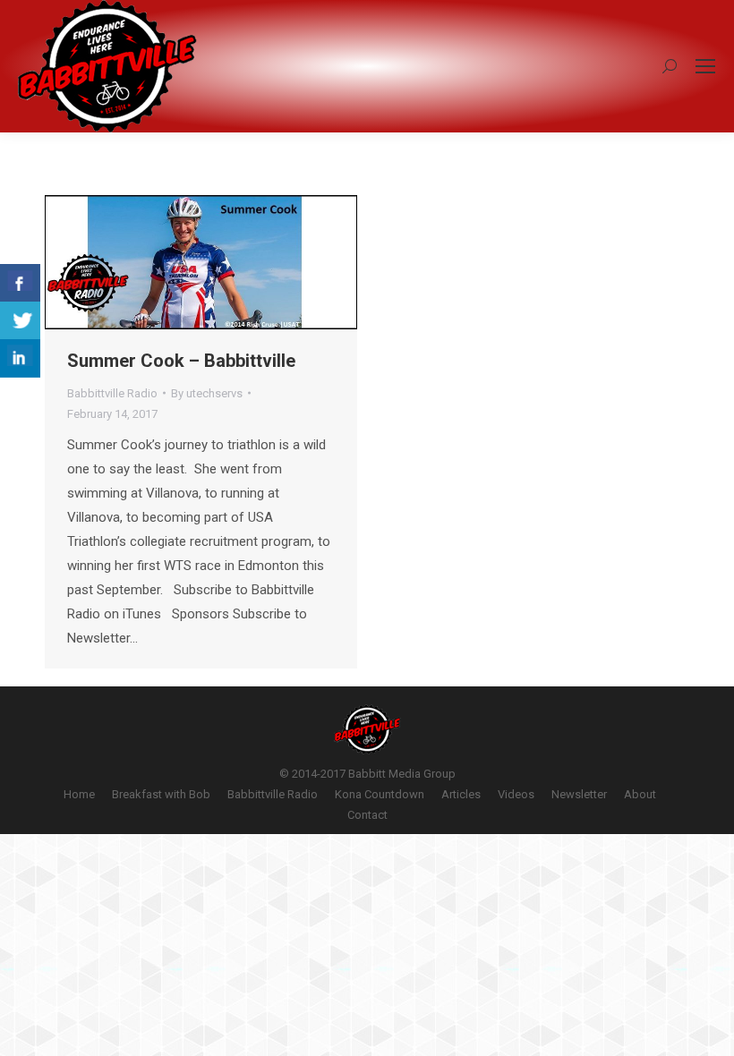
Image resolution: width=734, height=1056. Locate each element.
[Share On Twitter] (20, 321)
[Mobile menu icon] (705, 66)
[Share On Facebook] (20, 283)
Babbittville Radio (112, 393)
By (207, 393)
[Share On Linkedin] (20, 358)
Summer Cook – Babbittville (181, 360)
